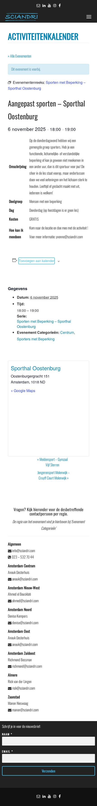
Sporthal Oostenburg (35, 368)
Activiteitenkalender (43, 36)
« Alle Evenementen (19, 56)
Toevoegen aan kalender (36, 260)
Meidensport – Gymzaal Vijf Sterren (52, 462)
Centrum (67, 332)
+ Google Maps (23, 390)
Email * (7, 751)
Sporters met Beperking (36, 339)
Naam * (7, 734)
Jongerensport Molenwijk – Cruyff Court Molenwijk (53, 475)
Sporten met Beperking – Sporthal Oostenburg (44, 324)
